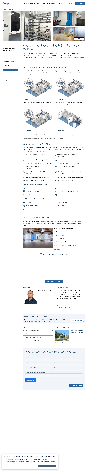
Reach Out (10, 70)
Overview (5, 44)
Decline (51, 466)
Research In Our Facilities (49, 3)
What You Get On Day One (10, 54)
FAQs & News (6, 65)
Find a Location (80, 3)
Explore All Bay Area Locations (54, 281)
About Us (69, 3)
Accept (42, 466)
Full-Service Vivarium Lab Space (31, 3)
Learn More (57, 249)
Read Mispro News (60, 343)
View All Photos (79, 38)
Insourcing (61, 3)
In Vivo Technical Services (10, 58)
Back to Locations (8, 9)
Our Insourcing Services (76, 320)
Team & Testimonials (8, 61)
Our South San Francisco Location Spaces (9, 49)
